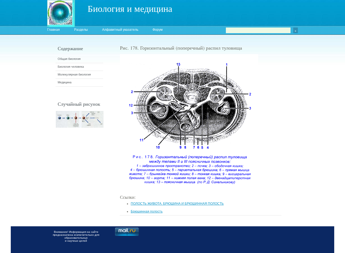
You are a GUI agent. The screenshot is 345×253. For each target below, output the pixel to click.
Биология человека (71, 66)
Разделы (81, 30)
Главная (53, 30)
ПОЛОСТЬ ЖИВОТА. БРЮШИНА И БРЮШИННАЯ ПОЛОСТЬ (177, 204)
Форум (158, 30)
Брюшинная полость (147, 211)
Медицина (64, 82)
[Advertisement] (311, 142)
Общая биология (69, 58)
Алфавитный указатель (120, 30)
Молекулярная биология (74, 74)
